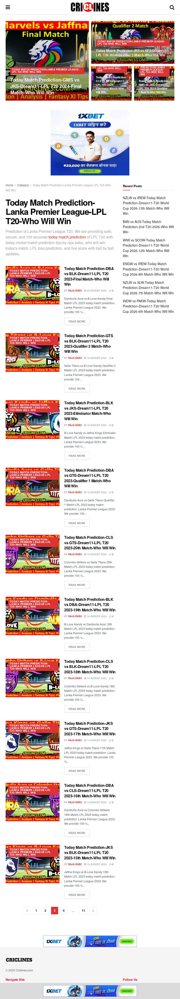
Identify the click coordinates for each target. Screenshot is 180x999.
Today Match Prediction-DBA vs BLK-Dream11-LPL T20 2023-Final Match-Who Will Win (89, 276)
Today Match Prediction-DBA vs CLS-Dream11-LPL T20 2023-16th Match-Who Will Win (90, 790)
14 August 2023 (96, 616)
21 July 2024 (40, 100)
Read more (79, 320)
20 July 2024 (106, 63)
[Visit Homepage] (90, 7)
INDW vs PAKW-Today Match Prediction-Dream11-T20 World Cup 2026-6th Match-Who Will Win (148, 306)
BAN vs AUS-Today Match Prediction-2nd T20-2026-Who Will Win (148, 226)
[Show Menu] (8, 7)
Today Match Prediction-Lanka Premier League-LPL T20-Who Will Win (45, 70)
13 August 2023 (96, 740)
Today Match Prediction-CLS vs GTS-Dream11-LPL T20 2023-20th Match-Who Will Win (90, 543)
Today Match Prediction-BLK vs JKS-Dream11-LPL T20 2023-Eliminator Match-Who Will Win (88, 410)
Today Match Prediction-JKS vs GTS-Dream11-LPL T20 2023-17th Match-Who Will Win (90, 728)
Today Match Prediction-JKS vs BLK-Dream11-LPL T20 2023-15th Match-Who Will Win (90, 852)
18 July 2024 (106, 100)
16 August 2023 (96, 425)
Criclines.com (24, 970)
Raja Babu (21, 100)
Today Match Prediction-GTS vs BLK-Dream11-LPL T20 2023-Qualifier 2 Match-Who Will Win (88, 343)
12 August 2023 (96, 802)
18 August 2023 (96, 358)
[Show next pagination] (93, 911)
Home (9, 185)
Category (23, 185)
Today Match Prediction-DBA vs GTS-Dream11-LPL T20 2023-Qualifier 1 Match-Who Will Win (89, 478)
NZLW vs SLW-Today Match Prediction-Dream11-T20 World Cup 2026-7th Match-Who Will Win (148, 287)
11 (83, 910)
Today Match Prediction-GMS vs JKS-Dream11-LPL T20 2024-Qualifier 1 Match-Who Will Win (154, 87)
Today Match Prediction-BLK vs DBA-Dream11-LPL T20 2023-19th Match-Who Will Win (90, 605)
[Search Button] (172, 7)
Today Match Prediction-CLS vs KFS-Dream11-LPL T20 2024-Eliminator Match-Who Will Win (111, 85)
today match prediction (67, 237)
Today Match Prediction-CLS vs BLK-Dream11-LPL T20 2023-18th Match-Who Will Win (90, 667)
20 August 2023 (96, 290)
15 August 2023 (96, 554)
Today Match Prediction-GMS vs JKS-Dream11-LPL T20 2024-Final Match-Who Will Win (46, 86)
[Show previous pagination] (27, 911)
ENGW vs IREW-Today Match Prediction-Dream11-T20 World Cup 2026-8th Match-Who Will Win (148, 269)
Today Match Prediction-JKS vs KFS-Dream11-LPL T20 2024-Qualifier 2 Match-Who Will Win (131, 52)
